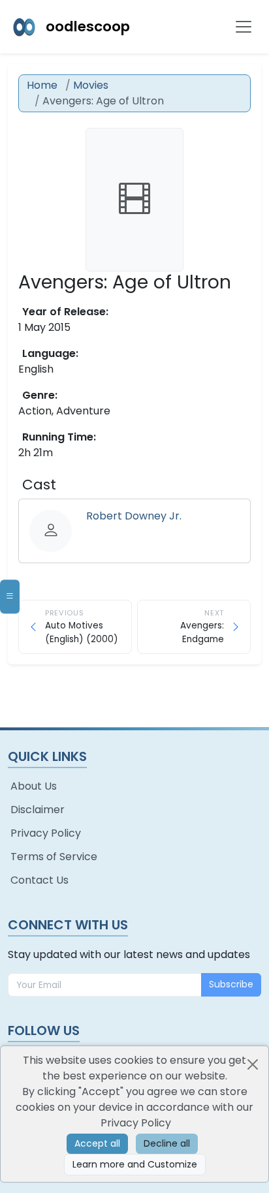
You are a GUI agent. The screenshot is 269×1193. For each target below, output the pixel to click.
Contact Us (39, 880)
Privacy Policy (45, 833)
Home (42, 85)
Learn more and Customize (134, 1164)
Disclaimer (37, 809)
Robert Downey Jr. (134, 515)
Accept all (97, 1143)
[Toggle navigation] (243, 26)
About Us (33, 786)
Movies (90, 85)
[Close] (252, 1064)
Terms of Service (53, 856)
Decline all (167, 1143)
